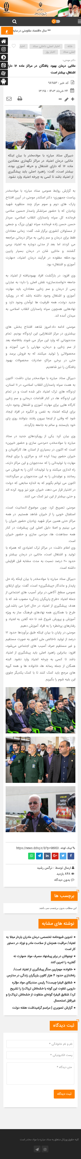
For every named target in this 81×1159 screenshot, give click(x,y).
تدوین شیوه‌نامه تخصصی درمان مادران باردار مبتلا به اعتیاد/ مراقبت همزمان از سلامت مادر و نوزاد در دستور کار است (40, 943)
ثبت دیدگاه (64, 1094)
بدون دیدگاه (62, 879)
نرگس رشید (44, 867)
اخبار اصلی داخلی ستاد (46, 46)
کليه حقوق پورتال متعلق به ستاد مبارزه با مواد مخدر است (49, 1139)
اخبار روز (50, 52)
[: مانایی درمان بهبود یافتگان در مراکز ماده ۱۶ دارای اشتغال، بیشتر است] (9, 99)
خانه (70, 46)
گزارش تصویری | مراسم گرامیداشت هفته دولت (42, 1008)
